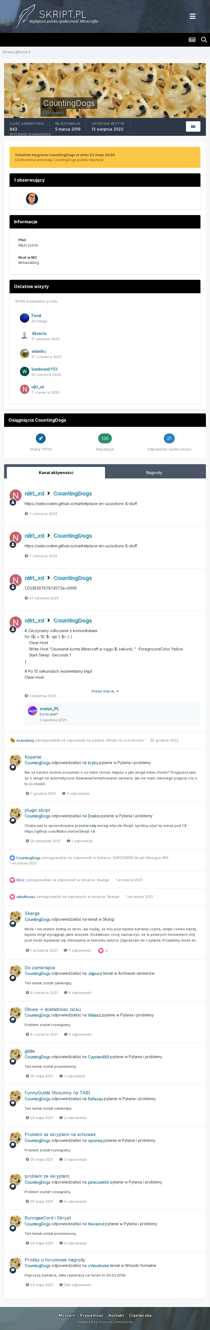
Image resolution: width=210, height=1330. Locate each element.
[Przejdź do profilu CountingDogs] (16, 760)
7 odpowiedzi (79, 950)
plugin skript (37, 810)
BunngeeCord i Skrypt (48, 1218)
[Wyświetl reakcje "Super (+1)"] (101, 950)
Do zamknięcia (40, 967)
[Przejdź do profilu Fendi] (24, 318)
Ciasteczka (140, 1315)
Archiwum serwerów (136, 973)
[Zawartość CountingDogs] (193, 126)
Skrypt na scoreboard (125, 740)
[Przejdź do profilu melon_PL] (32, 710)
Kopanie (33, 757)
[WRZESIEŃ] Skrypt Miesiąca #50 (140, 857)
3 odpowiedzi (75, 1159)
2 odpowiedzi (78, 793)
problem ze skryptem (47, 1176)
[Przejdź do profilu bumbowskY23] (24, 371)
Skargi (108, 919)
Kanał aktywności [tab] (56, 472)
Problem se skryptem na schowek (60, 1134)
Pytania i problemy (134, 762)
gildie (30, 1051)
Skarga (103, 880)
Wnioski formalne (140, 1265)
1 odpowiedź (81, 841)
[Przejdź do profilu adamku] (24, 353)
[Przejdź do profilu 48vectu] (24, 335)
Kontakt (116, 1315)
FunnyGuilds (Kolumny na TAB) (57, 1092)
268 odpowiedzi (77, 1285)
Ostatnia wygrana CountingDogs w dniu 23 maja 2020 (65, 155)
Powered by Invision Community (105, 1322)
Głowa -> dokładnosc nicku (53, 1009)
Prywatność (91, 1315)
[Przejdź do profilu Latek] (32, 199)
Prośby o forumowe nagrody (55, 1260)
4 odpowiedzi (80, 992)
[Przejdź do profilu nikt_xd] (24, 389)
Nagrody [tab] (154, 472)
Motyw (65, 1315)
